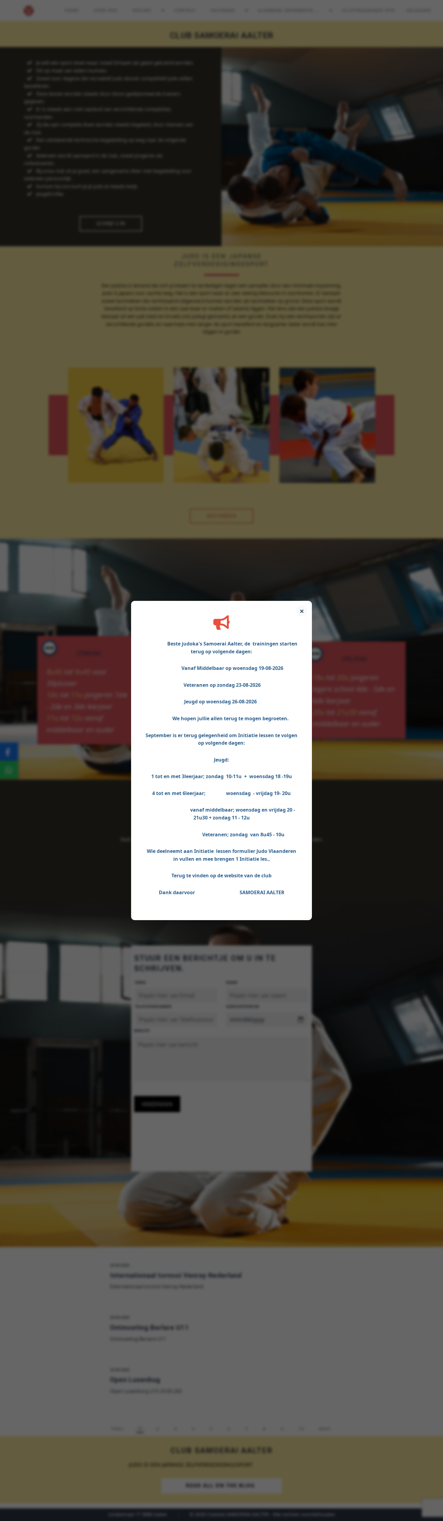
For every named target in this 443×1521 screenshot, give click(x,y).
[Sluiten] (301, 611)
